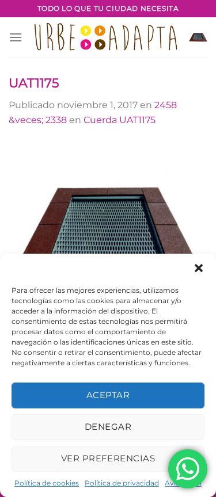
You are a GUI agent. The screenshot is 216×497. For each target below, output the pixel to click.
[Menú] (15, 37)
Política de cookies (46, 483)
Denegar (108, 426)
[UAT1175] (108, 235)
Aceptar (108, 394)
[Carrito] (198, 37)
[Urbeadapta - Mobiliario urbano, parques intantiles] (105, 37)
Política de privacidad (122, 483)
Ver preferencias (108, 458)
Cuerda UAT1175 (120, 119)
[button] (198, 268)
